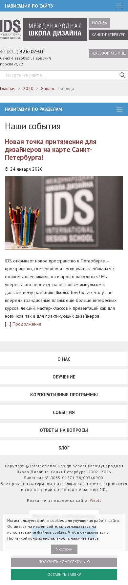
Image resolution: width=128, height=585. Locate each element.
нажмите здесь (84, 538)
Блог (64, 448)
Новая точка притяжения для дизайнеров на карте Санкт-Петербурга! (50, 149)
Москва (99, 22)
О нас (63, 359)
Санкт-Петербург (108, 34)
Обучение (64, 377)
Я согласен (64, 549)
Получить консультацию (64, 561)
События (64, 412)
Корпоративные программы (64, 395)
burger (120, 109)
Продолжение (26, 324)
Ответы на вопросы (64, 430)
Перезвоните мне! (108, 53)
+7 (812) (22, 51)
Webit (95, 500)
